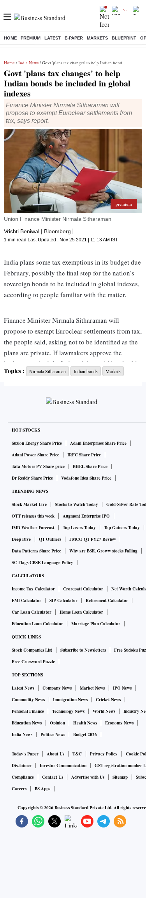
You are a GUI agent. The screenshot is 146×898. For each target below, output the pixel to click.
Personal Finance (28, 711)
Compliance (23, 777)
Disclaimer (22, 765)
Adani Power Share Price (35, 455)
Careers (19, 788)
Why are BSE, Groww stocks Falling (103, 551)
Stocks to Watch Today (76, 504)
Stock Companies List (32, 650)
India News (28, 62)
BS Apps (42, 788)
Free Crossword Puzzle (33, 661)
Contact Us (52, 777)
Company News (57, 688)
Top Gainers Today (122, 527)
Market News (92, 688)
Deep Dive (21, 539)
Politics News (52, 734)
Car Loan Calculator (31, 612)
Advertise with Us (87, 777)
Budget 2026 (85, 734)
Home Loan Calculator (81, 612)
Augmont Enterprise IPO (86, 516)
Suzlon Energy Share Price (37, 443)
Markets (97, 38)
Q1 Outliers (50, 539)
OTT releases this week (33, 516)
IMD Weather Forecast (33, 527)
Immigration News (70, 699)
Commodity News (28, 699)
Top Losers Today (79, 527)
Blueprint (124, 38)
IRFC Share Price (84, 455)
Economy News (119, 723)
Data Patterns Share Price (36, 551)
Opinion (57, 723)
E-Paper (74, 38)
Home (10, 38)
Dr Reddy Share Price (32, 478)
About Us (55, 754)
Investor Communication (63, 765)
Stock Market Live (29, 504)
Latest (52, 38)
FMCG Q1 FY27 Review (92, 539)
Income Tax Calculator (33, 589)
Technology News (68, 711)
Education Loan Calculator (37, 623)
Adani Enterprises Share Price (98, 443)
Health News (85, 723)
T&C (77, 754)
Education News (27, 723)
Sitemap (120, 777)
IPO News (122, 688)
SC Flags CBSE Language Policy (42, 562)
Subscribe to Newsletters (83, 650)
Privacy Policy (104, 754)
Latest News (23, 688)
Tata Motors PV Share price (38, 466)
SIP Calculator (63, 600)
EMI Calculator (26, 600)
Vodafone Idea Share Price (86, 478)
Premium (30, 38)
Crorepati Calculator (83, 589)
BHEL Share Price (90, 466)
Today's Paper (25, 754)
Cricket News (108, 699)
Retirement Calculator (107, 600)
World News (104, 711)
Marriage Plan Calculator (95, 623)
